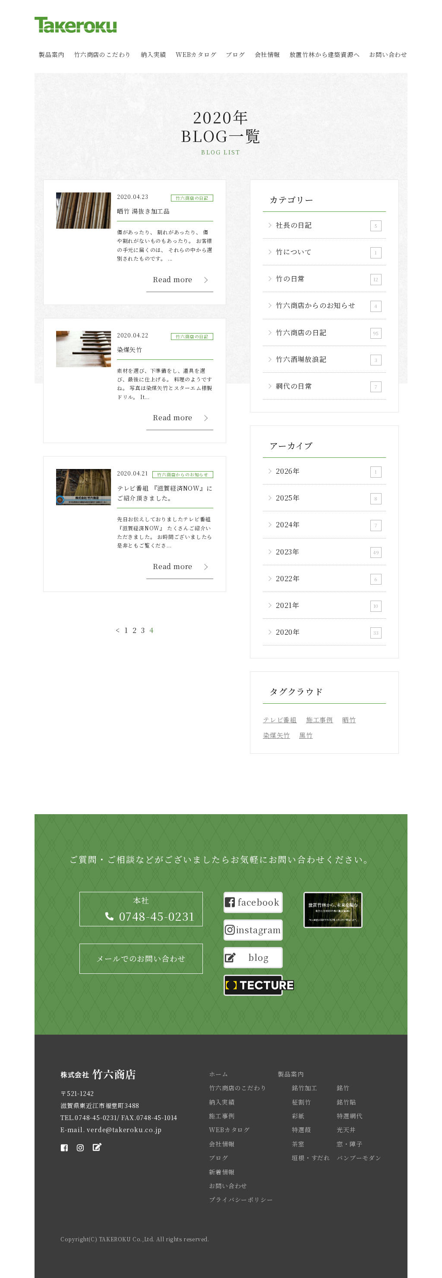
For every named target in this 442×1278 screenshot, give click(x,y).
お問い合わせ (388, 54)
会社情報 (267, 54)
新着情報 (221, 1172)
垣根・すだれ (311, 1157)
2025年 (326, 498)
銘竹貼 (346, 1102)
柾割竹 (301, 1102)
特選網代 (349, 1115)
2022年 (326, 578)
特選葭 (301, 1129)
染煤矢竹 (276, 735)
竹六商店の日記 (327, 332)
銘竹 (343, 1087)
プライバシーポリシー (241, 1199)
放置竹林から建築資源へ (325, 54)
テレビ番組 (280, 719)
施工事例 (319, 719)
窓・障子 (349, 1143)
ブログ (235, 54)
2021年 (327, 605)
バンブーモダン (359, 1157)
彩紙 (298, 1115)
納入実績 (153, 54)
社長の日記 (326, 225)
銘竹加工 (304, 1087)
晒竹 (349, 719)
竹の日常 (327, 278)
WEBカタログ (196, 54)
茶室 (298, 1143)
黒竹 (306, 735)
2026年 (326, 471)
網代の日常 (326, 386)
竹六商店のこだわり (102, 54)
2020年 (327, 632)
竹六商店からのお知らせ (326, 305)
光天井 (346, 1129)
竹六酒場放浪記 (326, 359)
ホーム (218, 1074)
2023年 (327, 552)
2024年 (326, 524)
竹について (326, 252)
